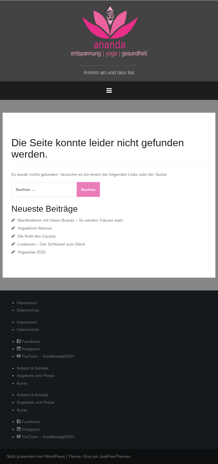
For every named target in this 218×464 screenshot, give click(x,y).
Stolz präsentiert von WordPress (36, 456)
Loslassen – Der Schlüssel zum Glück (51, 244)
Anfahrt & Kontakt (32, 368)
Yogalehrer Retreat (35, 228)
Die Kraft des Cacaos (37, 236)
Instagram (30, 349)
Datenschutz (28, 310)
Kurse (22, 383)
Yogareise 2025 (32, 252)
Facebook (30, 341)
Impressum (27, 302)
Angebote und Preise (35, 375)
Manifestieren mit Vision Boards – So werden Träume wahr (70, 220)
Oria (87, 456)
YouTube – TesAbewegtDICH (47, 356)
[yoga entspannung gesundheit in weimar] (109, 31)
